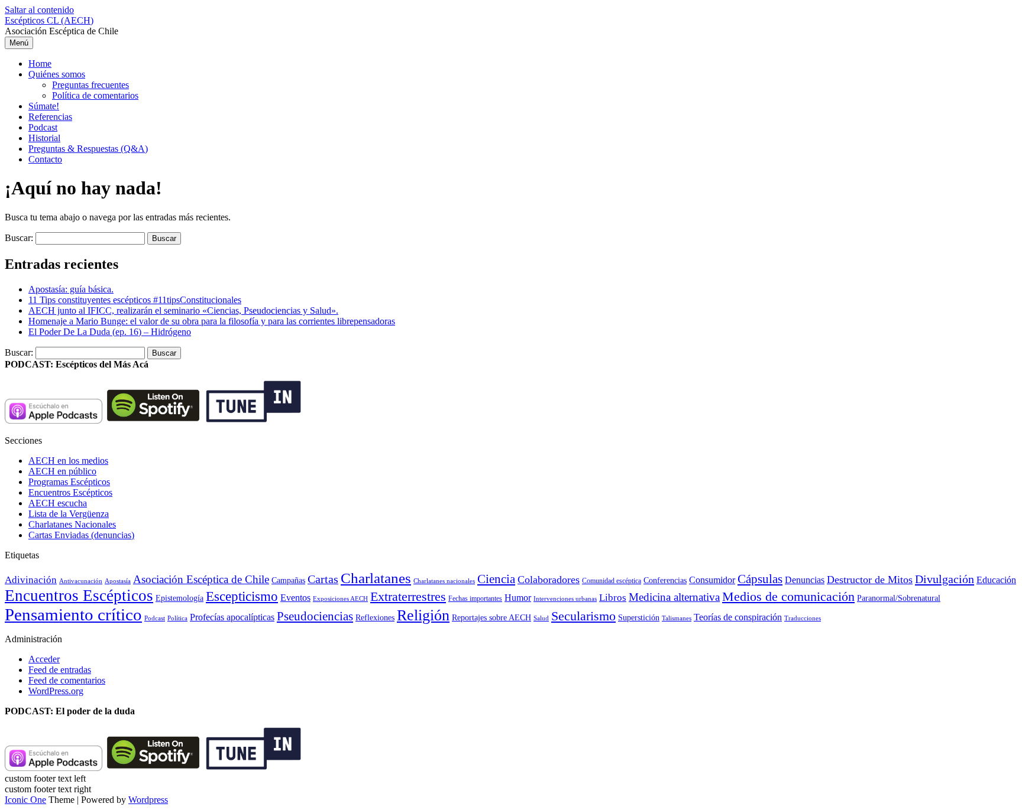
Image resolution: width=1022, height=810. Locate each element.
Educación (996, 579)
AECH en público (62, 471)
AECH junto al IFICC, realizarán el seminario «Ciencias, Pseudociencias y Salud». (183, 310)
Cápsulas (760, 578)
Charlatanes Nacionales (72, 524)
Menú (18, 42)
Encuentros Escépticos (70, 492)
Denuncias (804, 580)
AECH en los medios (68, 461)
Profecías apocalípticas (232, 617)
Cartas (323, 578)
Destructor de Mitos (870, 579)
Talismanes (676, 618)
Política (177, 618)
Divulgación (944, 578)
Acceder (44, 659)
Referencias (50, 117)
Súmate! (43, 106)
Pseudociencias (315, 616)
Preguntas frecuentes (90, 85)
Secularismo (583, 616)
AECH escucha (57, 503)
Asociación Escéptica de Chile (201, 579)
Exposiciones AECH (340, 599)
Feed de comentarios (66, 680)
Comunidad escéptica (611, 581)
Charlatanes (376, 578)
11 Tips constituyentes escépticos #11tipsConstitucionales (134, 300)
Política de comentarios (95, 95)
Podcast (42, 127)
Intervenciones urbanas (565, 598)
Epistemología (179, 598)
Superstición (638, 617)
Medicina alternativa (674, 597)
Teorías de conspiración (738, 617)
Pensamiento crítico (73, 614)
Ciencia (496, 579)
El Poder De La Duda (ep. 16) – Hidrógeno (109, 332)
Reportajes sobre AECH (491, 617)
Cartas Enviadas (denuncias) (81, 535)
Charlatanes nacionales (444, 581)
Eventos (295, 597)
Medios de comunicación (788, 597)
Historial (44, 138)
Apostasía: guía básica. (71, 289)
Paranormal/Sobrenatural (898, 598)
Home (39, 63)
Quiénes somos (56, 74)
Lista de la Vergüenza (68, 514)
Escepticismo (242, 596)
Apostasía (118, 580)
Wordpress (148, 800)
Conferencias (665, 580)
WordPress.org (55, 691)
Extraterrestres (408, 596)
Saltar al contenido (39, 10)
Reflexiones (374, 617)
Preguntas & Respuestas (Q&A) (88, 149)
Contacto (45, 159)
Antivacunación (80, 581)
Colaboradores (549, 579)
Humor (517, 598)
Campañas (288, 580)
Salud (541, 618)
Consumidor (712, 579)
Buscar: (19, 238)
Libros (612, 597)
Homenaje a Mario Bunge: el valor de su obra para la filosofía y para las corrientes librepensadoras (211, 321)
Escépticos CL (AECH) (49, 20)
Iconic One (25, 800)
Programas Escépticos (69, 482)
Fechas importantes (475, 598)
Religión (423, 615)
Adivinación (31, 579)
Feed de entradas (59, 670)
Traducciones (802, 618)
